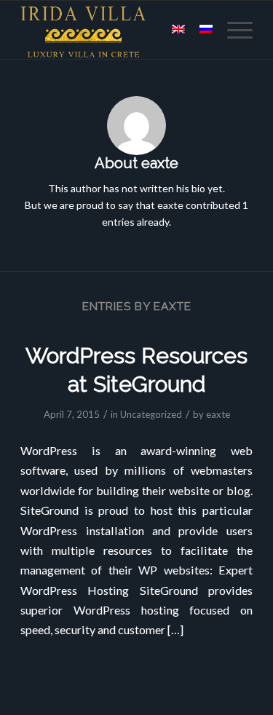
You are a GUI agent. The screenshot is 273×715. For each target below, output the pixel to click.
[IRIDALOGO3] (113, 30)
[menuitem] (233, 30)
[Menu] (233, 30)
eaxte (218, 414)
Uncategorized (151, 414)
